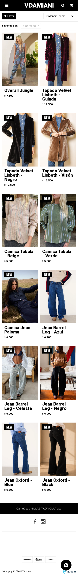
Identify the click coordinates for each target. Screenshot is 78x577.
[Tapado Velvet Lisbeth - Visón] (58, 140)
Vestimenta (29, 25)
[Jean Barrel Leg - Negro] (58, 373)
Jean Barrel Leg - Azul (54, 329)
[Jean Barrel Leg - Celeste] (20, 373)
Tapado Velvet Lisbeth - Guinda (57, 94)
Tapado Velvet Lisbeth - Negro (19, 175)
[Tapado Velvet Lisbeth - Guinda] (58, 59)
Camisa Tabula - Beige (18, 253)
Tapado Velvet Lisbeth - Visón (57, 173)
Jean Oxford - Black (56, 482)
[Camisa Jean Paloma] (20, 297)
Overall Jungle (18, 90)
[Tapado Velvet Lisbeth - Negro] (20, 140)
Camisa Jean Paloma (17, 329)
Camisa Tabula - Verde (56, 253)
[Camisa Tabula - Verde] (58, 220)
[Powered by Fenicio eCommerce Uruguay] (69, 571)
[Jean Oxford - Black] (58, 449)
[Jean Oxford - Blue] (20, 449)
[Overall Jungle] (20, 59)
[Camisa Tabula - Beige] (20, 220)
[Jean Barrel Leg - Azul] (58, 297)
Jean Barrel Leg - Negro (54, 406)
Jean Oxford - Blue (18, 482)
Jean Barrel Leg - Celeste (18, 406)
